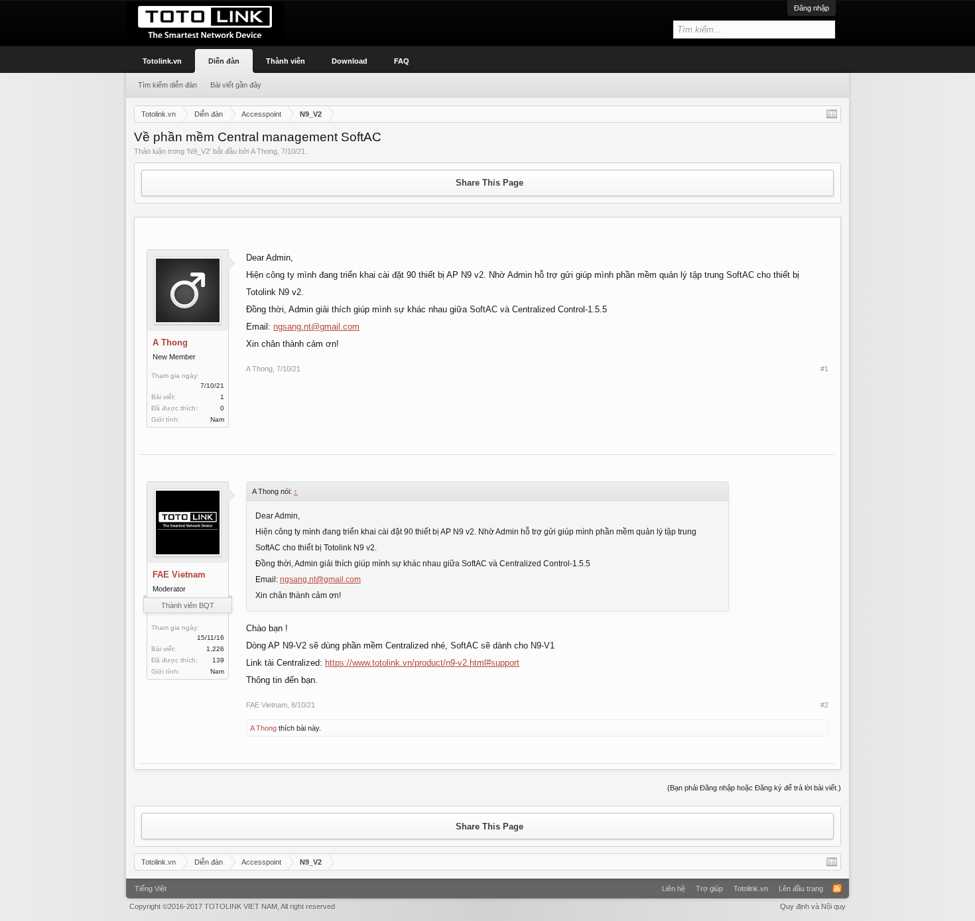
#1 (824, 369)
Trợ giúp (709, 888)
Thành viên (285, 61)
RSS (837, 888)
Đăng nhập (811, 8)
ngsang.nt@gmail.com (316, 327)
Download (349, 61)
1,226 (215, 648)
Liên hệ (673, 888)
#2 (824, 705)
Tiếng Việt (150, 888)
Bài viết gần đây (235, 85)
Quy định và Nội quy (813, 906)
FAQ (401, 61)
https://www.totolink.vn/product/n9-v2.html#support (422, 663)
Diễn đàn (223, 61)
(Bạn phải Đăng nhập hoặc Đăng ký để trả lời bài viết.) (754, 788)
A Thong (264, 151)
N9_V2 (199, 151)
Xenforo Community (487, 884)
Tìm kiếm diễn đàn (167, 85)
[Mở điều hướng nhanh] (831, 114)
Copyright (232, 906)
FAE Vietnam (179, 575)
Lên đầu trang (801, 888)
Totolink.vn (162, 61)
